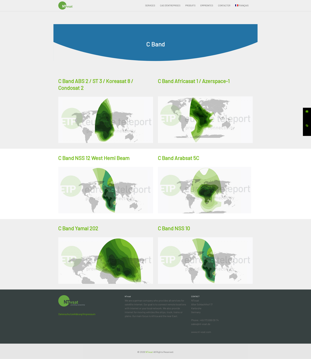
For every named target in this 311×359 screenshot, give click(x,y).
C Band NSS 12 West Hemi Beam (94, 158)
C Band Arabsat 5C (178, 158)
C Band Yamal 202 (78, 228)
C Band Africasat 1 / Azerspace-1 (194, 81)
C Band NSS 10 (174, 228)
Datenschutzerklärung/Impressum (76, 314)
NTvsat (149, 352)
